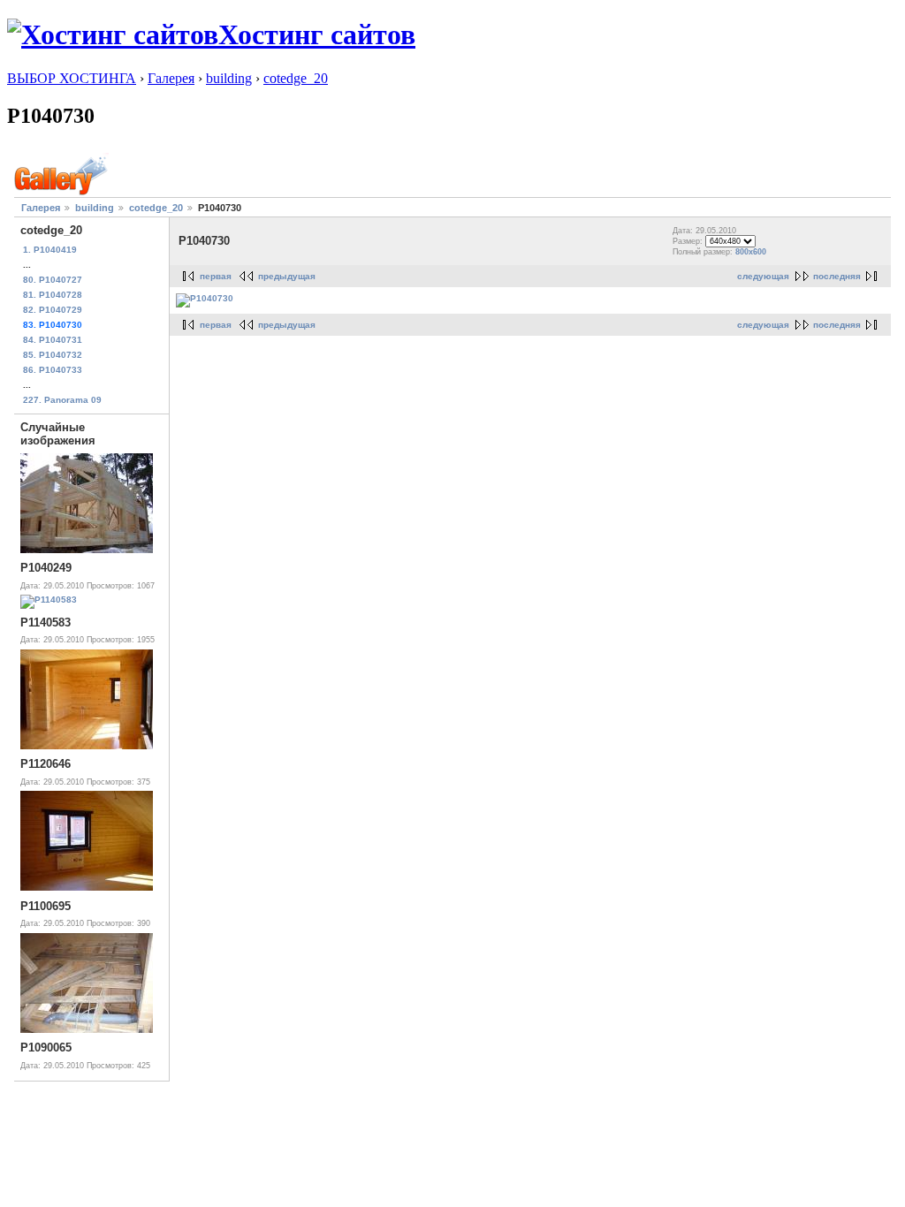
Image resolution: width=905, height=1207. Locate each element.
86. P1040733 (52, 370)
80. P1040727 (52, 280)
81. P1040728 (52, 295)
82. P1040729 (52, 310)
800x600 (750, 251)
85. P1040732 (52, 355)
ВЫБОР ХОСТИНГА (71, 78)
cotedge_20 (295, 78)
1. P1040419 (50, 249)
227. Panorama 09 (62, 400)
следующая (763, 276)
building (229, 78)
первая (216, 276)
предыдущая (287, 276)
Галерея (171, 78)
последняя (837, 276)
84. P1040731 (52, 340)
